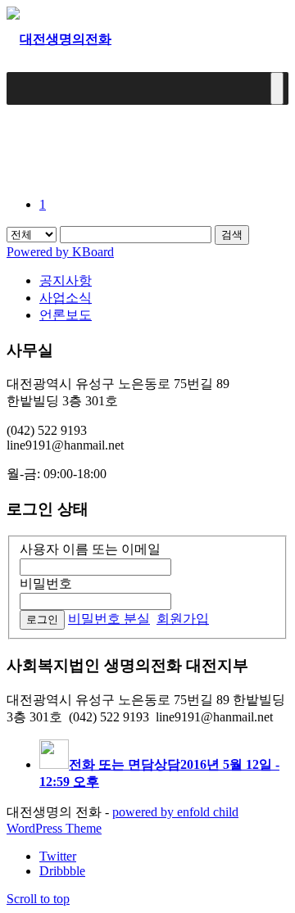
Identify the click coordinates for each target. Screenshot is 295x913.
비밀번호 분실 (109, 619)
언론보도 (65, 315)
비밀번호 (46, 583)
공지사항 (65, 280)
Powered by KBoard (60, 252)
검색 (232, 234)
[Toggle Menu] (277, 88)
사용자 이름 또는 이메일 (90, 549)
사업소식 (65, 298)
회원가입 (183, 619)
